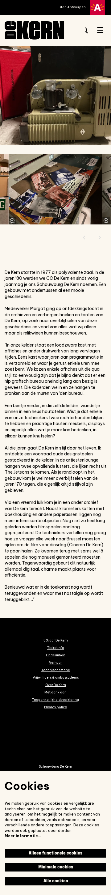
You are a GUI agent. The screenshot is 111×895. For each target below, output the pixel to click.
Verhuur (55, 662)
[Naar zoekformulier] (84, 30)
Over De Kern (55, 685)
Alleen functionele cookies (55, 853)
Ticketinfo (55, 648)
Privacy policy (55, 707)
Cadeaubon (55, 655)
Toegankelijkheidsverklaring (55, 699)
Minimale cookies (55, 867)
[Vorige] (84, 238)
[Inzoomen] (12, 220)
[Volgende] (100, 238)
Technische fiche (55, 670)
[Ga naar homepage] (40, 30)
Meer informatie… (23, 835)
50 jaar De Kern (55, 640)
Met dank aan (55, 692)
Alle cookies (55, 881)
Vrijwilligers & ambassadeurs (56, 677)
